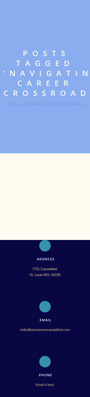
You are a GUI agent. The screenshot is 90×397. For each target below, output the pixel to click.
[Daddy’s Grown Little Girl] (45, 165)
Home (10, 104)
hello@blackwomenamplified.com (45, 329)
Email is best (45, 384)
